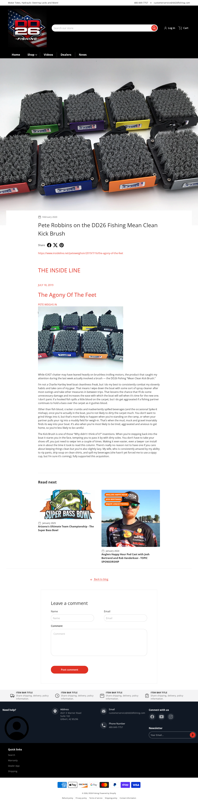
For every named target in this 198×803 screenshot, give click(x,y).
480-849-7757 (141, 2)
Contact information (128, 798)
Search (11, 755)
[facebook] (152, 716)
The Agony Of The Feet (67, 294)
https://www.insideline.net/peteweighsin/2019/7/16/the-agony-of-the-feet (80, 253)
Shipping (12, 771)
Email (107, 611)
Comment (56, 626)
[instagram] (170, 716)
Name (54, 611)
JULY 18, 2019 (45, 285)
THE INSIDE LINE (59, 270)
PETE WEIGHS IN (47, 304)
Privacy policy (81, 798)
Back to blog (100, 579)
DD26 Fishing (93, 793)
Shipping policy (111, 798)
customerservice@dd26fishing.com (172, 2)
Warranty (13, 760)
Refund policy (67, 798)
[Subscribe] (193, 735)
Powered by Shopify (108, 793)
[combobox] (105, 28)
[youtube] (161, 716)
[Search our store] (154, 28)
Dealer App (14, 765)
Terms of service (95, 798)
